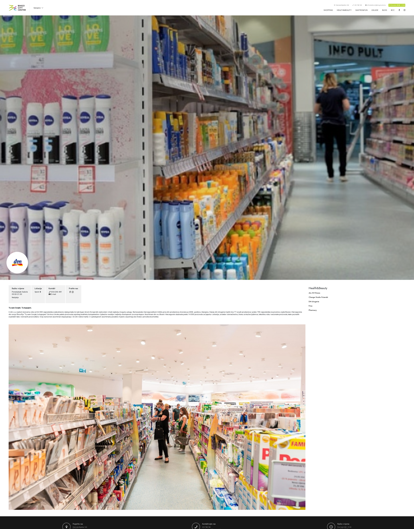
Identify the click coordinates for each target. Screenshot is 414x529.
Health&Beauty (344, 10)
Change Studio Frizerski (318, 297)
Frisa (310, 306)
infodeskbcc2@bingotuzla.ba (376, 5)
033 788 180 (358, 5)
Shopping (328, 10)
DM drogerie (314, 301)
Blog (384, 10)
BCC (393, 10)
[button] (13, 417)
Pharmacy (313, 310)
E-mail (53, 294)
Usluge (374, 10)
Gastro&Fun (361, 10)
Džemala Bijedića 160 (80, 527)
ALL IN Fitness (314, 293)
